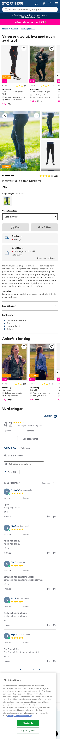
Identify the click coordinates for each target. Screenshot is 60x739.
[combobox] (48, 483)
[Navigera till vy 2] (50, 154)
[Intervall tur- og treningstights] (7, 201)
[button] (8, 512)
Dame (5, 29)
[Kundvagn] (50, 3)
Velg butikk (17, 255)
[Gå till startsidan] (12, 3)
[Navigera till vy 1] (50, 125)
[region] (28, 706)
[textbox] (55, 484)
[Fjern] (54, 9)
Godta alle (28, 723)
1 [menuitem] (26, 669)
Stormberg (8, 175)
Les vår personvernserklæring (19, 716)
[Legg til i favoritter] (24, 48)
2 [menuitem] (30, 669)
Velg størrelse (12, 216)
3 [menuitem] (33, 669)
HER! (41, 22)
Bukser (14, 29)
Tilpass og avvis (28, 730)
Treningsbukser (28, 29)
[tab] (30, 438)
